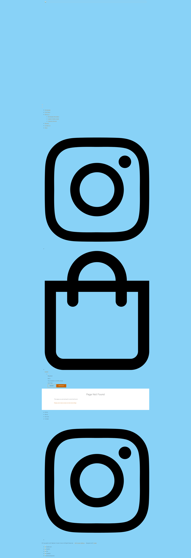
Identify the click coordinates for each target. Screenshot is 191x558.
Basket (52, 385)
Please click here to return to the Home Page (65, 403)
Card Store (47, 112)
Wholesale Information (53, 116)
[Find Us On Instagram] (97, 539)
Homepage (47, 110)
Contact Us (47, 125)
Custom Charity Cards (53, 119)
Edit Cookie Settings (80, 543)
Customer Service (52, 121)
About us (47, 114)
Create (95, 543)
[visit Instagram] (97, 248)
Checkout (61, 385)
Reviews (47, 123)
